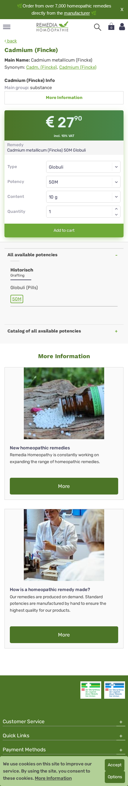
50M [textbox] (53, 182)
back (11, 41)
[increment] (116, 209)
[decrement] (116, 215)
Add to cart (64, 230)
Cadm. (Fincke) (41, 67)
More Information (64, 97)
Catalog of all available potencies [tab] (44, 331)
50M (16, 299)
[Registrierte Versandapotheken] (90, 690)
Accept (114, 764)
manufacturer (77, 13)
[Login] (122, 27)
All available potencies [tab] (32, 254)
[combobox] (83, 182)
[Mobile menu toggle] (6, 27)
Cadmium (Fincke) (77, 67)
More (64, 486)
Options (115, 776)
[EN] (52, 27)
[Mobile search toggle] (98, 27)
